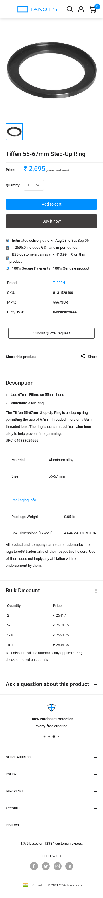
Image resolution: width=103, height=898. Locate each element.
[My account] (81, 9)
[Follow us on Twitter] (46, 866)
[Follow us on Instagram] (58, 866)
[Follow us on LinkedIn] (69, 866)
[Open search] (70, 9)
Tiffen (59, 282)
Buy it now (51, 221)
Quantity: (13, 185)
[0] (92, 9)
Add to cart (52, 204)
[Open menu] (8, 9)
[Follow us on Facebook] (34, 866)
